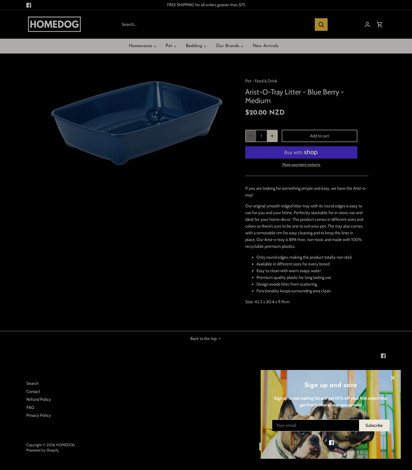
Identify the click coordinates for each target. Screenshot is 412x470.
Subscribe (374, 425)
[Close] (393, 378)
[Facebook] (331, 443)
